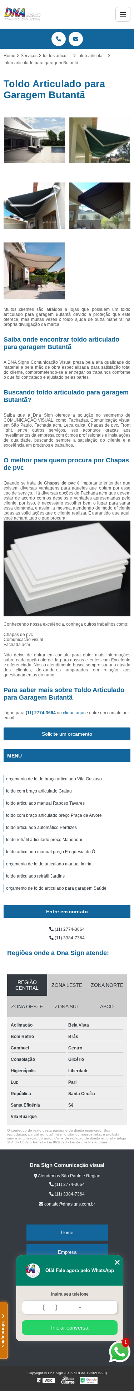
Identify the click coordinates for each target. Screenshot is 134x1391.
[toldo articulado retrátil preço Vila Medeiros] (100, 141)
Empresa (67, 1252)
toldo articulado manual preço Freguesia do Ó (50, 851)
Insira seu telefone (70, 1294)
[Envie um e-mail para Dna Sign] (76, 39)
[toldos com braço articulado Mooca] (34, 206)
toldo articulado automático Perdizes (41, 827)
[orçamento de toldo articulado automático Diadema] (34, 271)
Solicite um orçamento (67, 734)
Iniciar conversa (69, 1328)
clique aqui (73, 712)
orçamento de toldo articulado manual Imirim (49, 863)
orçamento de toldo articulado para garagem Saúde (56, 888)
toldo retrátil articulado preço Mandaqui (44, 839)
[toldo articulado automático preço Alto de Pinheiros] (100, 206)
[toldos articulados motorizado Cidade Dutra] (34, 141)
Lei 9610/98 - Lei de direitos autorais (77, 1142)
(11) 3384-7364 (69, 937)
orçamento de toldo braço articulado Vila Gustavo (54, 778)
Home (67, 1232)
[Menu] (123, 14)
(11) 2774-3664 (41, 712)
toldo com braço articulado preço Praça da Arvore (54, 815)
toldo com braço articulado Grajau (39, 791)
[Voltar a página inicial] (22, 14)
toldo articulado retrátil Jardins (35, 876)
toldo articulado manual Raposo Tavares (45, 803)
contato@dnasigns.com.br (69, 1204)
